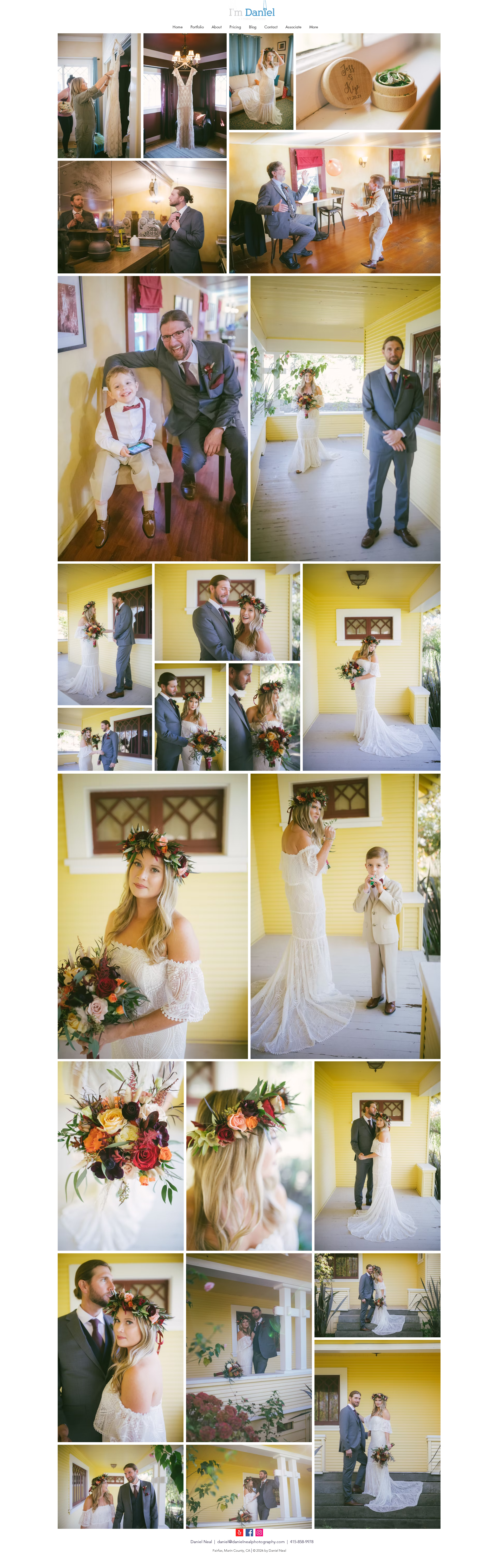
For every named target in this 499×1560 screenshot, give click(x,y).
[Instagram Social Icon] (259, 1532)
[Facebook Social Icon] (249, 1532)
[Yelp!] (239, 1532)
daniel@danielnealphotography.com (251, 1541)
